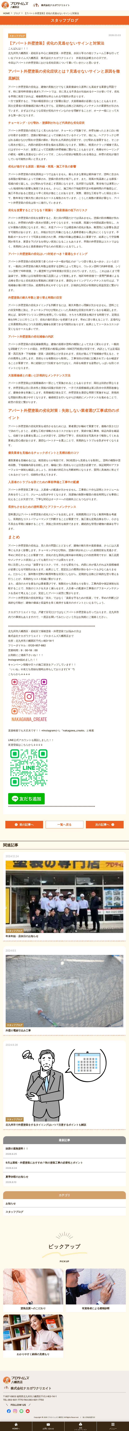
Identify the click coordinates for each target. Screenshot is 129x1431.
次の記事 (102, 824)
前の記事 (27, 824)
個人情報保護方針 (89, 1417)
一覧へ (64, 824)
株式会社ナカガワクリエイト (31, 1388)
